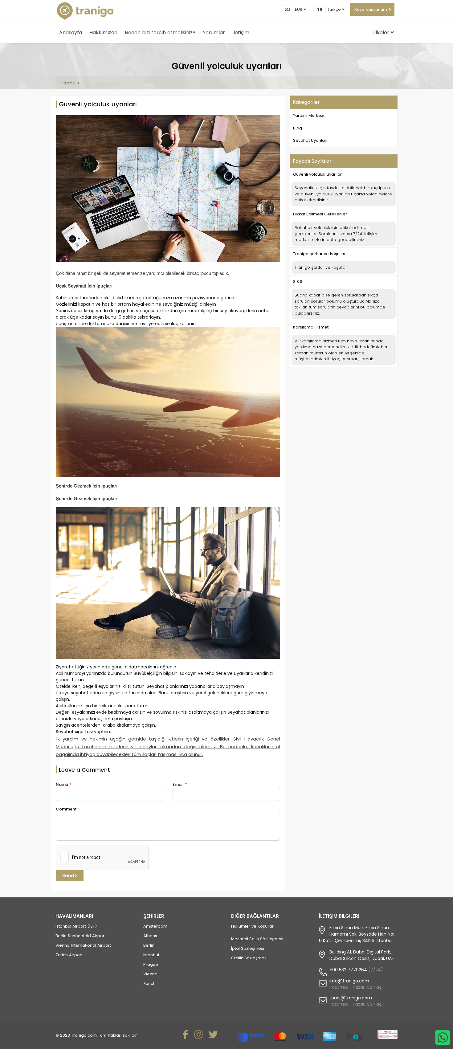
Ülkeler (381, 32)
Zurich (149, 983)
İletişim (240, 32)
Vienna (150, 974)
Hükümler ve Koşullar (252, 926)
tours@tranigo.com (350, 998)
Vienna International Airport (83, 945)
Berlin (148, 945)
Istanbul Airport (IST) (76, 926)
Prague (150, 964)
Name (63, 784)
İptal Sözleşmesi (247, 948)
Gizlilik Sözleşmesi (249, 958)
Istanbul (151, 955)
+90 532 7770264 (348, 970)
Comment (68, 809)
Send (68, 875)
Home (69, 83)
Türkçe (334, 9)
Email (180, 784)
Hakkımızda (103, 32)
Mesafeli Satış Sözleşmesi (257, 939)
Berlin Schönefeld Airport (80, 936)
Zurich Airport (69, 955)
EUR (299, 9)
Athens (150, 936)
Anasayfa (70, 32)
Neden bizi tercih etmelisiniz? (160, 32)
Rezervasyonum (370, 9)
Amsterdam (155, 926)
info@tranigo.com (349, 981)
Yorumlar (214, 32)
